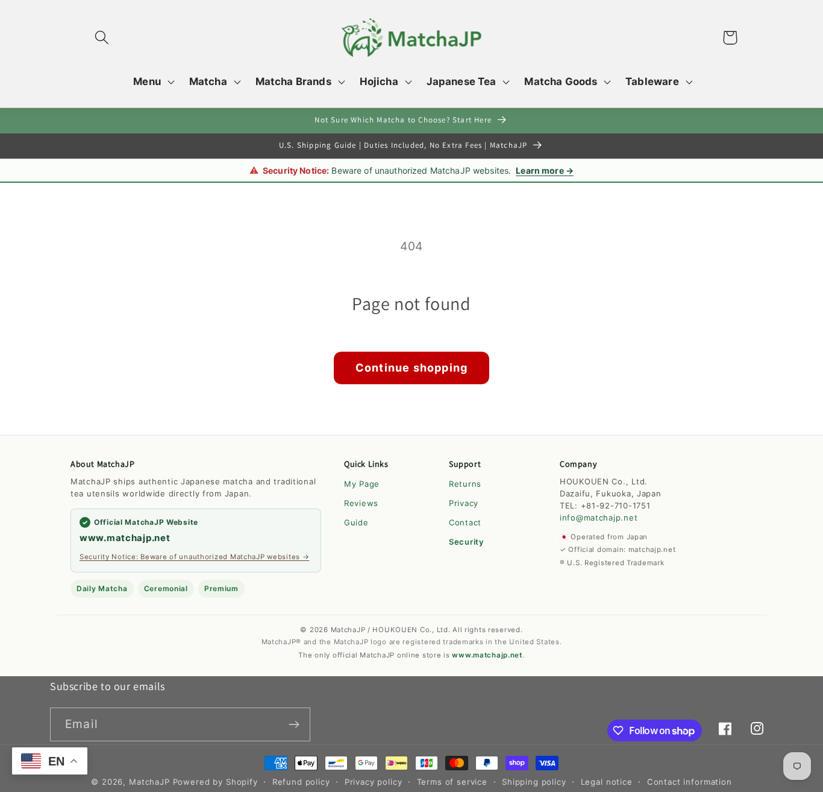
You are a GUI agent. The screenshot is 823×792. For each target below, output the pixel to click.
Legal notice (607, 782)
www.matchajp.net (125, 537)
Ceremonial (166, 588)
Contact (465, 522)
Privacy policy (373, 782)
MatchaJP (149, 782)
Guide (356, 522)
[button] (102, 38)
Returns (465, 484)
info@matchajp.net (598, 517)
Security (466, 541)
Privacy (463, 503)
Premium (221, 588)
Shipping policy (534, 782)
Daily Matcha (102, 588)
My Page (362, 484)
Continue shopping (411, 367)
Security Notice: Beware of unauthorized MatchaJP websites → (194, 557)
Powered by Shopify (215, 782)
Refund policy (301, 782)
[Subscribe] (294, 724)
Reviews (361, 503)
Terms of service (452, 782)
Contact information (689, 782)
